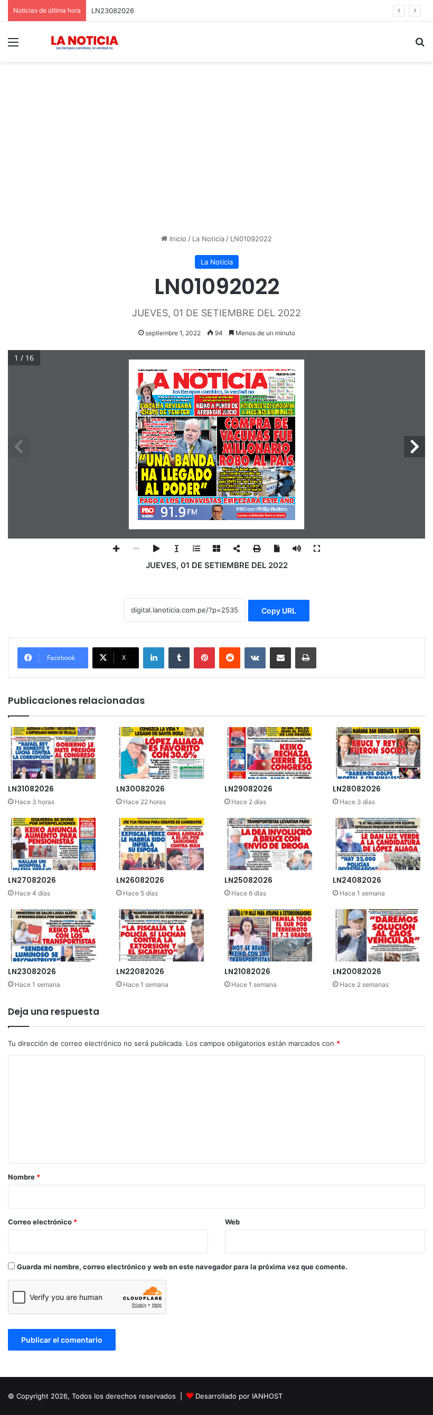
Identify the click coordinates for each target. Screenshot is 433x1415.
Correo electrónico (42, 1222)
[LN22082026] (162, 935)
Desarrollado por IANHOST (239, 1396)
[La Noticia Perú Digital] (84, 41)
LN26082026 (140, 880)
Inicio (176, 238)
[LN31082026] (54, 753)
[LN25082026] (270, 844)
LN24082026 (357, 880)
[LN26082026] (162, 844)
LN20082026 (357, 971)
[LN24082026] (379, 844)
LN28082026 (357, 789)
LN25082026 (248, 880)
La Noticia (208, 238)
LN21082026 (247, 971)
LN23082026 (112, 10)
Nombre (24, 1177)
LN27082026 (32, 880)
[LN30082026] (162, 753)
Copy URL (278, 610)
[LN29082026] (270, 753)
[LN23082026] (54, 935)
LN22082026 (140, 971)
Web (232, 1222)
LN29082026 (248, 789)
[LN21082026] (270, 935)
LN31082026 (31, 789)
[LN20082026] (379, 935)
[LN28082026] (379, 753)
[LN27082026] (54, 844)
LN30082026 (140, 789)
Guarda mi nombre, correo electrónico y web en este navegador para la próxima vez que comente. (182, 1266)
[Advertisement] (216, 151)
